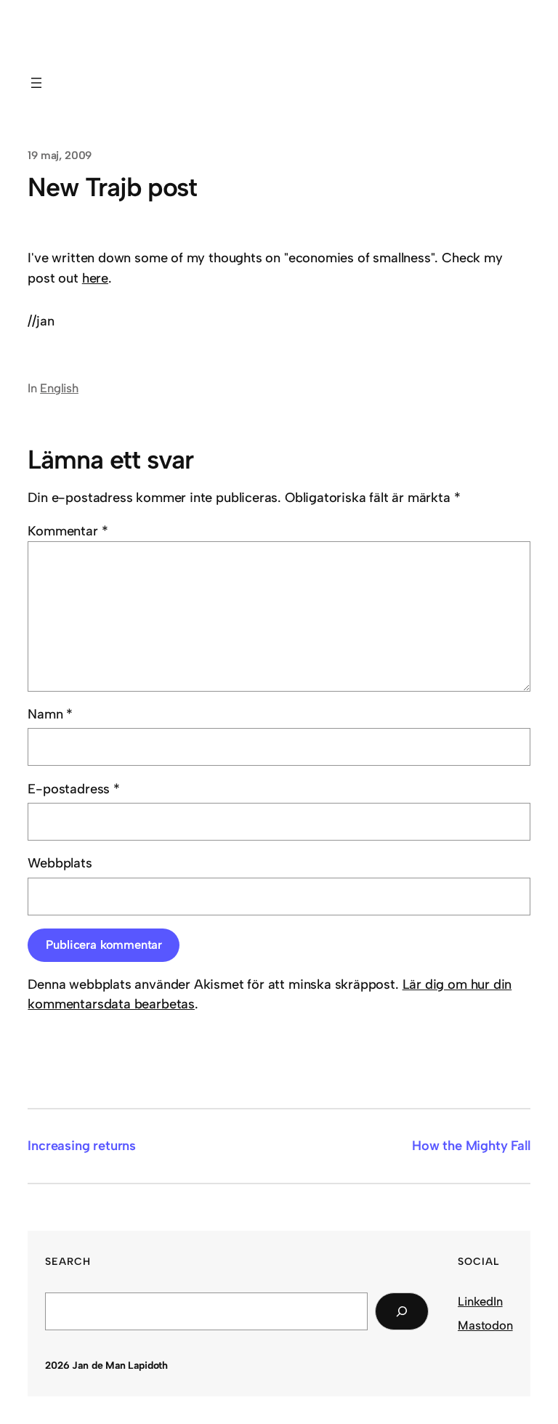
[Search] (402, 1311)
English (59, 388)
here (95, 278)
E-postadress (73, 789)
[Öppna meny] (36, 83)
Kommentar (68, 531)
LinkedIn (480, 1301)
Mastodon (485, 1325)
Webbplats (60, 863)
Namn (50, 714)
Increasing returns (82, 1146)
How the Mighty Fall (471, 1146)
